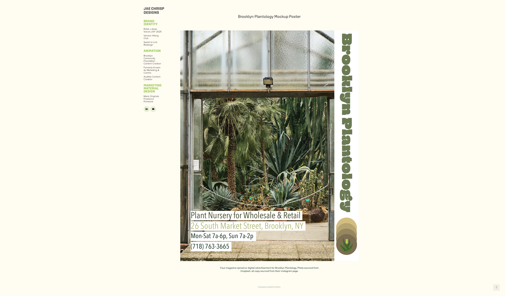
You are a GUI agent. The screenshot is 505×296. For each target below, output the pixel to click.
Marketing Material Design (152, 88)
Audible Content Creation (152, 78)
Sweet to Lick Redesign (150, 43)
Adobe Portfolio (274, 287)
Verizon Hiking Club (151, 37)
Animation (152, 51)
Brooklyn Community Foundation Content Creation (152, 59)
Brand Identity (151, 22)
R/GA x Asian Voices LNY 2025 (152, 30)
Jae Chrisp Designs (154, 10)
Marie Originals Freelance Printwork (151, 99)
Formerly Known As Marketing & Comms (152, 70)
